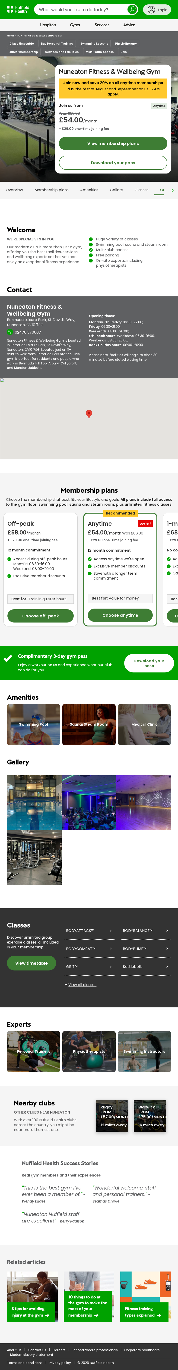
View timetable (31, 963)
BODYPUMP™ (134, 948)
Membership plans (52, 190)
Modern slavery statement (31, 1354)
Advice (129, 25)
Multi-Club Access (100, 52)
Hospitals (48, 25)
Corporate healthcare (142, 1350)
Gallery (116, 190)
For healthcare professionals (95, 1350)
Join (124, 52)
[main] (89, 687)
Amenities (89, 190)
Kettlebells (133, 966)
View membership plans (113, 143)
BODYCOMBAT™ (80, 948)
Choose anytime (120, 615)
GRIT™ (72, 966)
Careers (59, 1350)
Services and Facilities (62, 52)
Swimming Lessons (94, 44)
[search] (86, 9)
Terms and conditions (24, 1362)
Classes (142, 190)
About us (14, 1350)
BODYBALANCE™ (138, 930)
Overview (14, 190)
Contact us (37, 1350)
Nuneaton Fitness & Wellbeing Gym (34, 35)
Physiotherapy (126, 44)
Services (102, 25)
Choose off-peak (40, 616)
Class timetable (22, 44)
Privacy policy (60, 1362)
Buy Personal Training (57, 44)
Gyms (75, 25)
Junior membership (24, 52)
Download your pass (113, 163)
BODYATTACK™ (80, 930)
